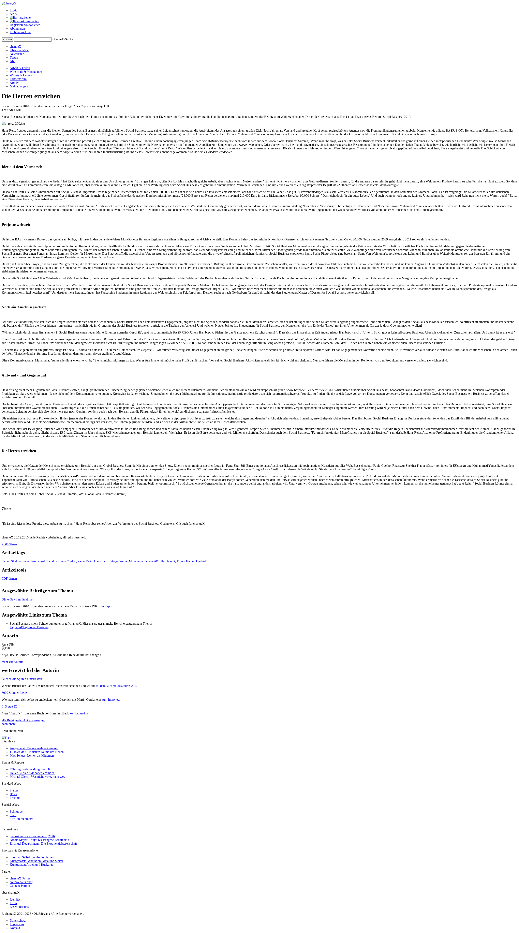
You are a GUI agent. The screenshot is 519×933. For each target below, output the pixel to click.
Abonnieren (17, 28)
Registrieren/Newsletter (25, 25)
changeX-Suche (63, 39)
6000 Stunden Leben (15, 692)
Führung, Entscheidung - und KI (30, 769)
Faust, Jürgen (110, 561)
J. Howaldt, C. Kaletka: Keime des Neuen (37, 752)
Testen (14, 57)
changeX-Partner (20, 878)
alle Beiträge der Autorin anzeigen (23, 720)
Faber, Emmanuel (34, 561)
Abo (12, 61)
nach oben (8, 724)
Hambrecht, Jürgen (173, 561)
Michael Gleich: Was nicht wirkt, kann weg (37, 776)
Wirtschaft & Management (26, 71)
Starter (14, 790)
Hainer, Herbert (196, 561)
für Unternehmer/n (21, 818)
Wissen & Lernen (21, 75)
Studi (13, 815)
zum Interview (111, 699)
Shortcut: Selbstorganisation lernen (32, 857)
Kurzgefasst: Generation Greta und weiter (36, 861)
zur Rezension (79, 713)
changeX (15, 46)
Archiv (14, 82)
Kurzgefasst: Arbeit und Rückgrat (31, 864)
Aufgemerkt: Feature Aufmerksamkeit (34, 748)
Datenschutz (18, 920)
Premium (15, 797)
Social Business (56, 561)
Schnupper (17, 811)
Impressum (17, 924)
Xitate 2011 (152, 561)
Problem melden (20, 32)
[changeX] (9, 3)
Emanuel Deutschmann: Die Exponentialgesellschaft (43, 843)
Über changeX (19, 50)
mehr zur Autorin (13, 662)
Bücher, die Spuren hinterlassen (22, 679)
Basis (13, 794)
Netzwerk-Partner (21, 882)
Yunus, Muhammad (131, 561)
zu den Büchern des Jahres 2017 (117, 685)
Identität (15, 899)
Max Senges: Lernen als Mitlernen (32, 755)
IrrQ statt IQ (9, 706)
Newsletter (17, 54)
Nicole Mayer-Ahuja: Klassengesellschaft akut (39, 840)
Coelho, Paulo (76, 561)
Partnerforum (18, 79)
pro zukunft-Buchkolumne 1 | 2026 (32, 836)
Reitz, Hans (93, 561)
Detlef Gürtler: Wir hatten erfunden (32, 773)
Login (13, 10)
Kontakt (15, 928)
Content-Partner (20, 885)
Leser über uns (19, 906)
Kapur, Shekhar (12, 561)
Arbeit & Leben (20, 68)
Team (13, 903)
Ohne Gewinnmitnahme (17, 599)
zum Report (105, 606)
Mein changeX (19, 86)
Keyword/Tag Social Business (29, 627)
